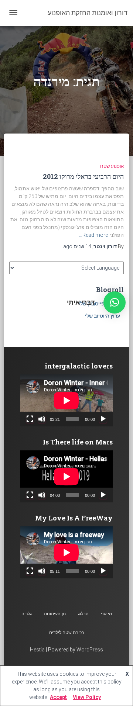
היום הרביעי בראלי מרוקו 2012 (83, 176)
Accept (58, 697)
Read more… (93, 235)
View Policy (87, 697)
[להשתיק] (41, 419)
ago (77, 246)
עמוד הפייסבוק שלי (99, 304)
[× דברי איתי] (114, 302)
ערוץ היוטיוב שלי (102, 316)
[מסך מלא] (30, 419)
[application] (66, 400)
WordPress (89, 650)
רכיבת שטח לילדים (66, 632)
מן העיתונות (55, 613)
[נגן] (103, 419)
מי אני (106, 613)
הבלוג (83, 613)
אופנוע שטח (112, 166)
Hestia (37, 650)
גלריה (26, 613)
